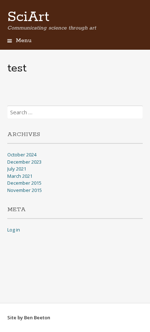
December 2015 (24, 183)
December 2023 (24, 162)
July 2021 (16, 168)
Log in (13, 229)
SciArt (28, 17)
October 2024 (21, 154)
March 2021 (19, 176)
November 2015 (24, 190)
